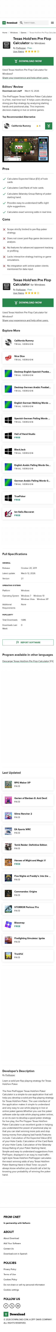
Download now (30, 61)
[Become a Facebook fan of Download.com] (6, 1305)
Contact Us (9, 1248)
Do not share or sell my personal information (24, 1285)
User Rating (18, 51)
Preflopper (10, 1075)
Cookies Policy (10, 1279)
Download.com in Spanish (15, 1254)
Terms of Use (10, 1274)
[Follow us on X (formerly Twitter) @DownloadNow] (12, 1305)
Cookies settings (11, 1290)
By (19, 48)
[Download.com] (9, 22)
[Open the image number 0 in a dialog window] (25, 149)
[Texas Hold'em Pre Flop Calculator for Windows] (6, 45)
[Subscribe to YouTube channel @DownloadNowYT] (18, 1305)
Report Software (30, 642)
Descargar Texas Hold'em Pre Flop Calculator (25, 661)
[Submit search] (21, 22)
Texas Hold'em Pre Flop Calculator (32, 41)
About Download (11, 1238)
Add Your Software (12, 1243)
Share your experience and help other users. (25, 77)
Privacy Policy (10, 1269)
